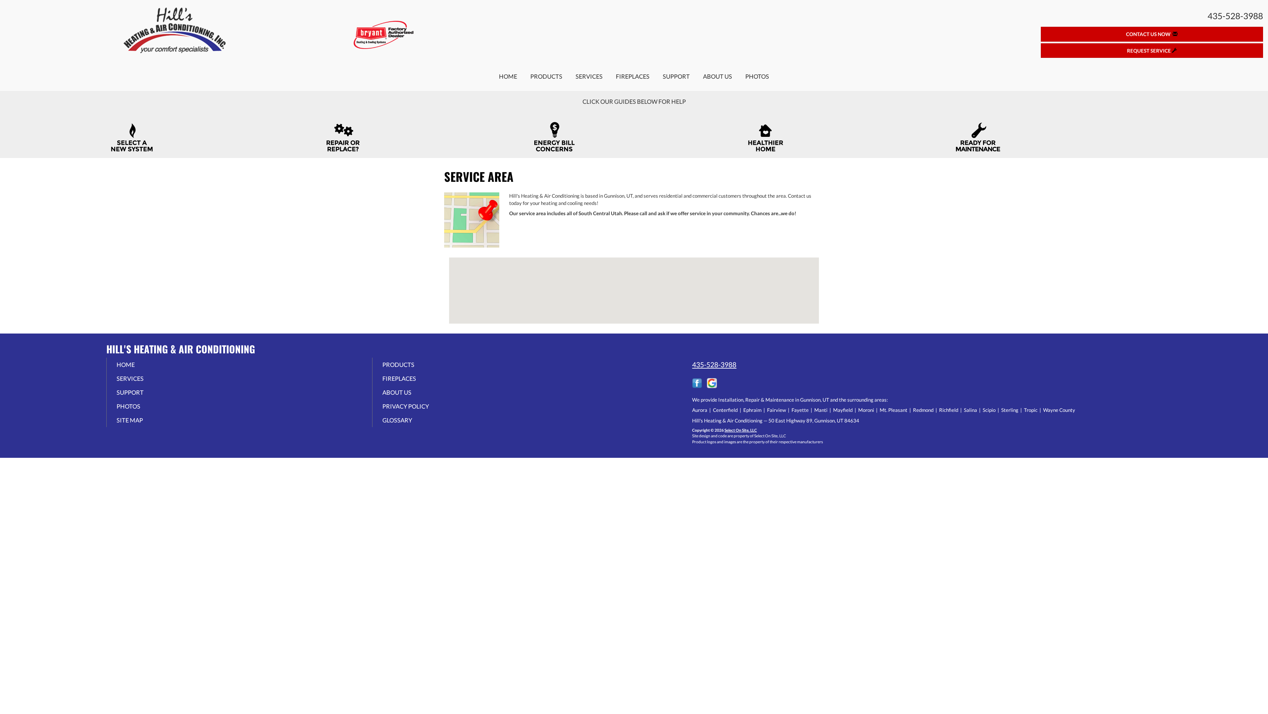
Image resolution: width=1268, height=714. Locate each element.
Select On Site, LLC (740, 430)
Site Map (130, 420)
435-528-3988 (714, 364)
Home (508, 76)
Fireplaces (633, 76)
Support (676, 76)
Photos (757, 76)
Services (589, 76)
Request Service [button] (1149, 51)
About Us (717, 76)
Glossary (397, 420)
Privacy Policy (405, 406)
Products (546, 76)
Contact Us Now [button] (1149, 34)
